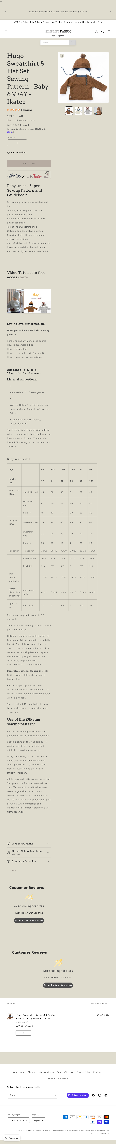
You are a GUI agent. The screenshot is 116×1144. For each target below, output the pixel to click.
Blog (14, 1072)
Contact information (101, 1133)
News (22, 1072)
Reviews (97, 1072)
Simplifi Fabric (28, 1130)
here (24, 277)
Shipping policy (103, 1130)
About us (32, 1072)
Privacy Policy (83, 1072)
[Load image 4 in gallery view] (98, 111)
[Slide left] (61, 111)
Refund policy (58, 1130)
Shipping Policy (46, 1072)
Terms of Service (65, 1072)
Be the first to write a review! (29, 920)
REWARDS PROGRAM (58, 1078)
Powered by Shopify (42, 1130)
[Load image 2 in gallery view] (79, 111)
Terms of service (87, 1130)
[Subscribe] (55, 1095)
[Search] (72, 42)
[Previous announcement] (5, 12)
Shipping (11, 120)
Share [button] (13, 870)
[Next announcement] (110, 12)
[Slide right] (106, 111)
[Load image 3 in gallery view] (88, 111)
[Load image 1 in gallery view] (69, 111)
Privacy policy (72, 1130)
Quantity (11, 137)
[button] (6, 32)
